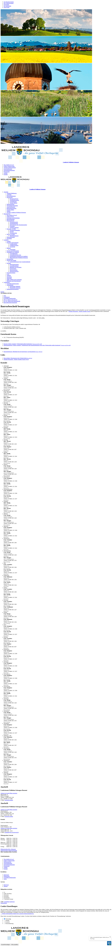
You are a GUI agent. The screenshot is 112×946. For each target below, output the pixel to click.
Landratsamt (7, 282)
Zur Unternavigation (8, 3)
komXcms (12, 901)
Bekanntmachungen (11, 208)
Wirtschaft (9, 278)
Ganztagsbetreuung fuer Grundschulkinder (20, 261)
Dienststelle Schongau (15, 287)
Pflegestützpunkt (11, 237)
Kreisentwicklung (11, 272)
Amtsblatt (9, 194)
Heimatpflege (10, 259)
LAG (8, 274)
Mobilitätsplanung (14, 235)
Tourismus (9, 276)
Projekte (12, 231)
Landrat (8, 241)
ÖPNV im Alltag (11, 234)
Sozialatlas (9, 238)
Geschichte (12, 246)
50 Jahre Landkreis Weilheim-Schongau (16, 212)
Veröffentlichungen (14, 200)
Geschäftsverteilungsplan (13, 283)
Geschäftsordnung (14, 266)
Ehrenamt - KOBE (11, 229)
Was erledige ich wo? (9, 164)
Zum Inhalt (6, 4)
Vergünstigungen (14, 223)
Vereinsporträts (13, 233)
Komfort (7, 922)
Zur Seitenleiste (7, 6)
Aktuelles (6, 192)
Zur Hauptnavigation (9, 2)
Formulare (12, 226)
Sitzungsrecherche (14, 271)
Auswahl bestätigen (5, 944)
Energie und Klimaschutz (13, 250)
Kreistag (9, 263)
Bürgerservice (7, 213)
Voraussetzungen (14, 222)
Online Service (10, 216)
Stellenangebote (10, 204)
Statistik (7, 920)
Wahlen (8, 211)
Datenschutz (7, 876)
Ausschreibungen (8, 169)
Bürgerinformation (14, 264)
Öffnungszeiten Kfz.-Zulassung (8, 849)
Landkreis (6, 240)
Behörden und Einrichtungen (14, 281)
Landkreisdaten (13, 244)
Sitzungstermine (13, 270)
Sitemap (6, 886)
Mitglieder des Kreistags (15, 267)
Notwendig (8, 919)
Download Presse (14, 198)
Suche (5, 879)
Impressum (6, 874)
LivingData (6, 901)
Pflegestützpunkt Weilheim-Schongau (19, 257)
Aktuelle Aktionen (14, 227)
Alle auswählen (14, 944)
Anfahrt (5, 173)
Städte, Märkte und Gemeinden (14, 279)
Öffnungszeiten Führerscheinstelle (9, 850)
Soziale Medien (13, 203)
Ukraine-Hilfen (10, 209)
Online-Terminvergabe (9, 166)
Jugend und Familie (11, 260)
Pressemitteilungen (11, 196)
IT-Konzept (12, 249)
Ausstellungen (13, 201)
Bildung (9, 248)
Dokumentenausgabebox (13, 289)
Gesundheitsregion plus (15, 255)
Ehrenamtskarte (10, 220)
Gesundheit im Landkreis (13, 252)
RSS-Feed (6, 885)
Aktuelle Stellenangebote (10, 167)
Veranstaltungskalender (9, 170)
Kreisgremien (13, 268)
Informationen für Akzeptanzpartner (18, 224)
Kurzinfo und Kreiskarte (12, 242)
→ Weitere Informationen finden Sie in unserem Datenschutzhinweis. (17, 913)
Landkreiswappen (14, 245)
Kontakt (6, 174)
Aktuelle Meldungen (12, 193)
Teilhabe (9, 275)
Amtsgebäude (10, 285)
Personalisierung (9, 923)
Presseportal (6, 171)
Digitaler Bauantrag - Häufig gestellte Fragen (79, 311)
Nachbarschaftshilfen (15, 230)
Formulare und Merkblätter (13, 218)
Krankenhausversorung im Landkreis (19, 256)
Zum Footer (6, 7)
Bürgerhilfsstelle (11, 219)
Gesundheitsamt (13, 253)
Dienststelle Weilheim (15, 286)
